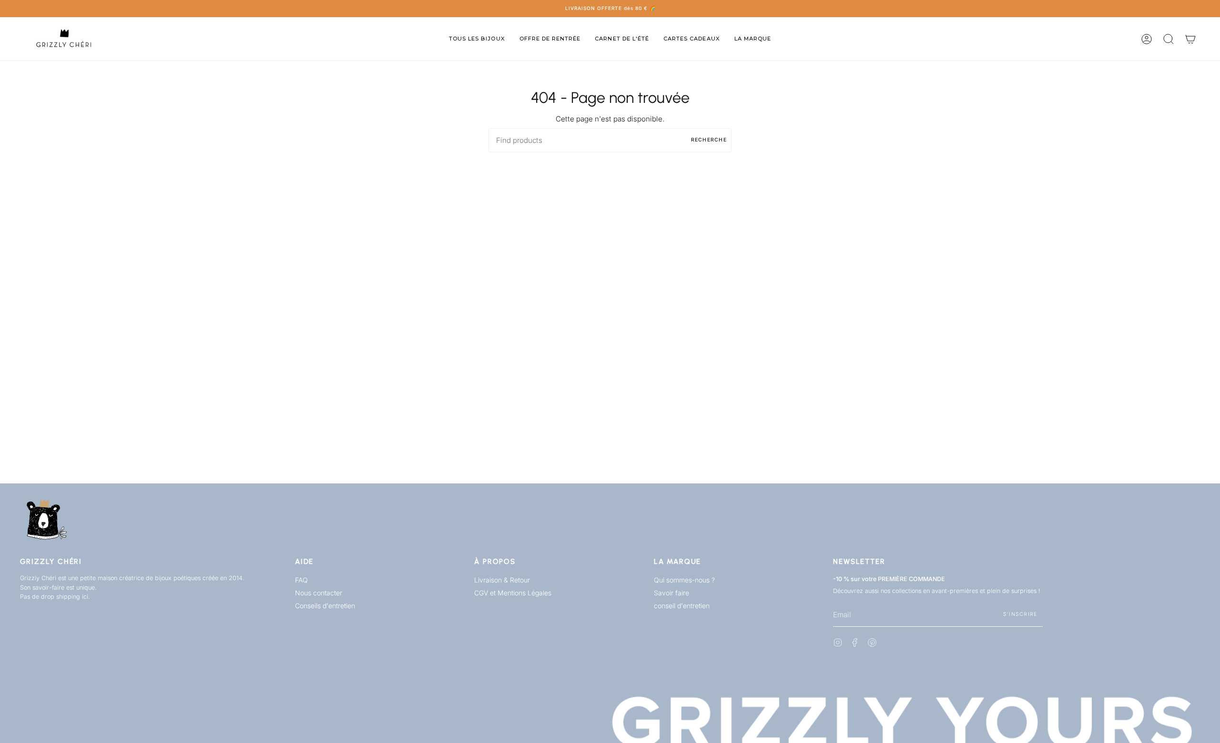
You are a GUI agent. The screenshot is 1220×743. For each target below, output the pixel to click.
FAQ (301, 580)
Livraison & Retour (502, 580)
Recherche (709, 140)
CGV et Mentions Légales (512, 593)
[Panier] (1190, 38)
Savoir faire (671, 593)
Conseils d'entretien (325, 606)
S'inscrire (1020, 614)
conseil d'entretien (682, 606)
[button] (477, 38)
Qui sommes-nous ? (684, 580)
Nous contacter (318, 593)
